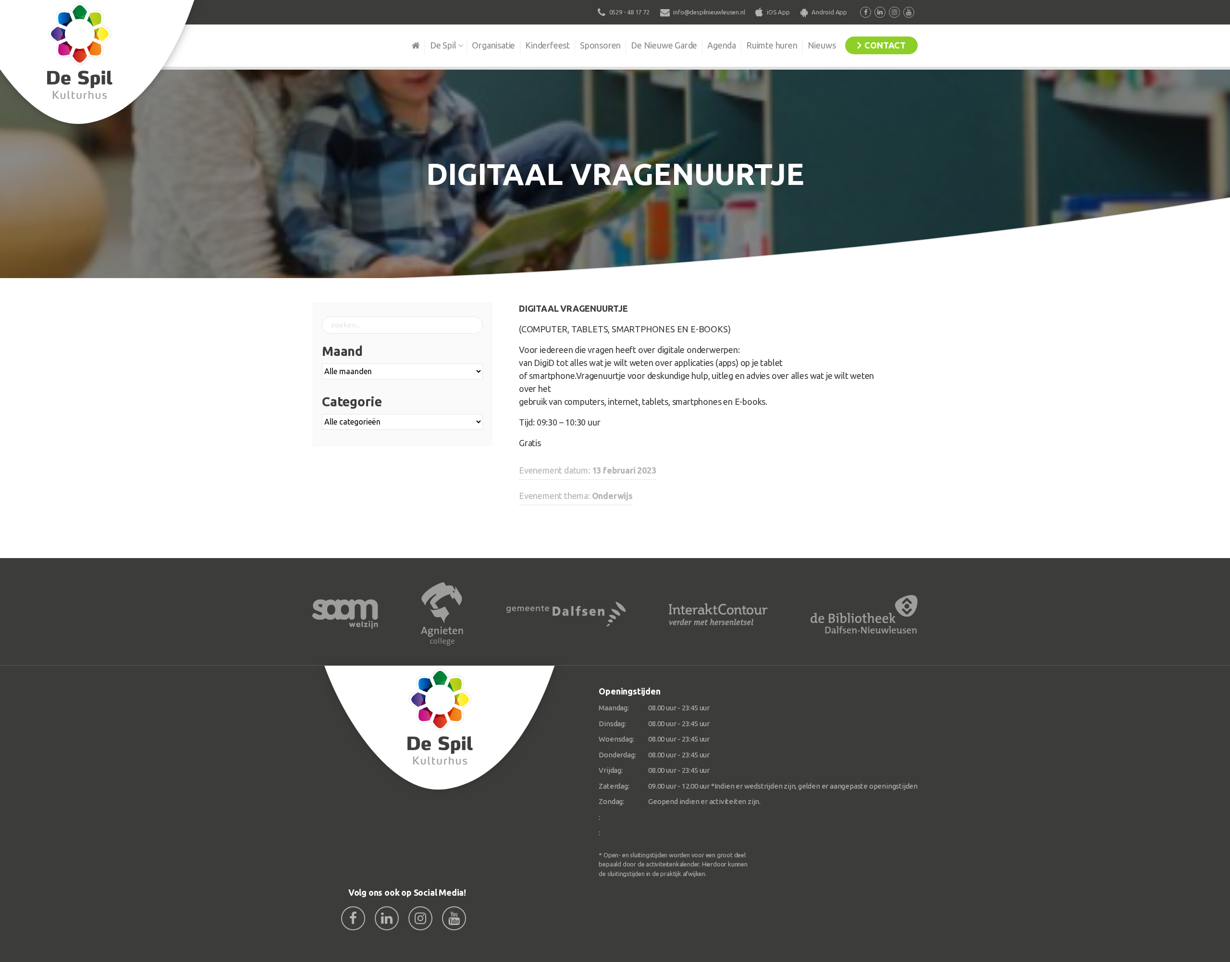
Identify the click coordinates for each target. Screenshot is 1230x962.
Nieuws (822, 45)
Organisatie (493, 45)
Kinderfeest (547, 45)
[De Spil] (439, 728)
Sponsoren (600, 45)
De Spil (443, 45)
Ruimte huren (772, 45)
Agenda (721, 45)
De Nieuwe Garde (664, 45)
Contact (885, 45)
